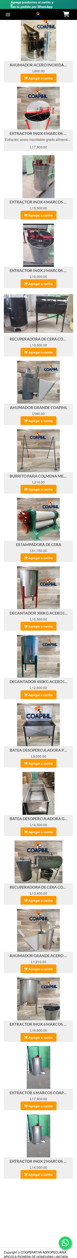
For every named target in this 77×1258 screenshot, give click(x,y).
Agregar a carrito (40, 78)
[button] (67, 14)
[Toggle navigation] (7, 14)
